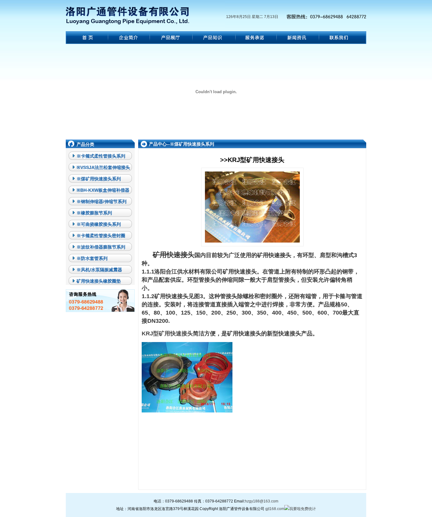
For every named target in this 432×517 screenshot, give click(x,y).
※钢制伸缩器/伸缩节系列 (102, 201)
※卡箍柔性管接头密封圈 (101, 235)
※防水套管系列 (92, 258)
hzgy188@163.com (261, 501)
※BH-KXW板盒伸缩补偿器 (103, 190)
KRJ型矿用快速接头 (167, 333)
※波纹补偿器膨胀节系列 (101, 246)
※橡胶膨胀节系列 (94, 212)
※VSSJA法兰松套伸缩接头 (103, 167)
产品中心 (158, 144)
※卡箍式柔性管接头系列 (101, 156)
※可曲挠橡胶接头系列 (99, 224)
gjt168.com (274, 509)
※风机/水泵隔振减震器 (99, 269)
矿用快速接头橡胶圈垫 (99, 281)
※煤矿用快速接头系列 (99, 178)
